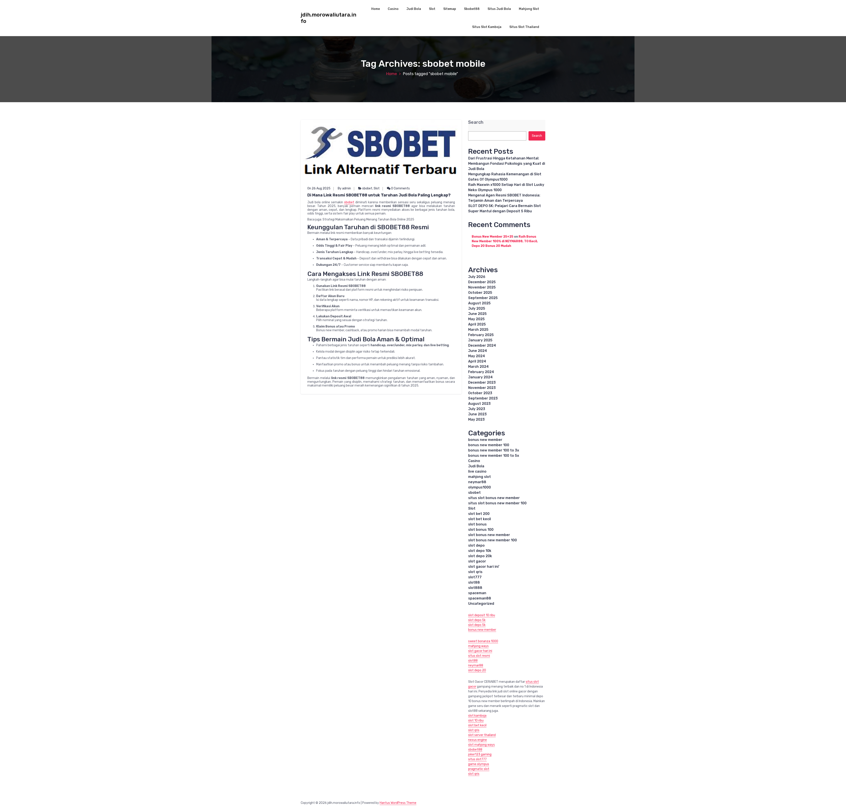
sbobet (367, 188)
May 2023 (476, 419)
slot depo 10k (479, 551)
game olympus (478, 764)
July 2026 (476, 277)
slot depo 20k (480, 556)
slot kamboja (477, 716)
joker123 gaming (480, 754)
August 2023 (479, 403)
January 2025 (480, 340)
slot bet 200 (479, 514)
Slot (432, 9)
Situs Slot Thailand (524, 27)
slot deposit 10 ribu (481, 615)
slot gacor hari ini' (483, 566)
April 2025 (477, 324)
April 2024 (477, 361)
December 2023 (482, 382)
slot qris (475, 572)
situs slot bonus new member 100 (497, 503)
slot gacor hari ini (480, 651)
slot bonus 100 (481, 529)
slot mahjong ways (481, 745)
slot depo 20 (477, 670)
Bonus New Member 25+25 (492, 237)
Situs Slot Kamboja (486, 27)
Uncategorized (481, 603)
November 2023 (482, 388)
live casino (477, 471)
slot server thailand (482, 735)
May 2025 (476, 319)
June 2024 (477, 351)
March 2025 (478, 329)
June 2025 (477, 314)
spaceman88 (479, 598)
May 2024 (476, 356)
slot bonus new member (489, 535)
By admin (344, 188)
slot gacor (477, 561)
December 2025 (482, 282)
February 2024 (481, 372)
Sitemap (449, 9)
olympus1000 (479, 487)
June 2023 (477, 414)
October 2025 (480, 292)
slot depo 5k (477, 620)
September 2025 (483, 298)
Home (375, 9)
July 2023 (476, 409)
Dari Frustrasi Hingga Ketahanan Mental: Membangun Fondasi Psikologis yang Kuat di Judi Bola (506, 163)
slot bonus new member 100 (492, 540)
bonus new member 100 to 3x (493, 450)
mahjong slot (479, 477)
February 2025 (481, 335)
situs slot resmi (479, 656)
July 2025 (476, 308)
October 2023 (480, 393)
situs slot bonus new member (494, 498)
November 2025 (482, 287)
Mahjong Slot (529, 9)
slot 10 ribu (476, 720)
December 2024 (482, 345)
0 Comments (400, 188)
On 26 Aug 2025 (318, 188)
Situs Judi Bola (499, 9)
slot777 (475, 577)
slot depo (476, 545)
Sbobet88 (472, 9)
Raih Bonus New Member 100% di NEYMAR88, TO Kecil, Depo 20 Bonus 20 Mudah (505, 241)
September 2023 (483, 398)
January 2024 (480, 377)
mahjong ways (478, 646)
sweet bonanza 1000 (483, 641)
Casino (393, 9)
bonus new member (485, 440)
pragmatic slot (478, 769)
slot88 (474, 582)
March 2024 (478, 366)
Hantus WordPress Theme (398, 803)
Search (475, 122)
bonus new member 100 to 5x (493, 455)
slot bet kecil (479, 519)
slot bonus (477, 524)
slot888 (475, 588)
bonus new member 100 (488, 445)
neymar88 (477, 482)
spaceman (477, 593)
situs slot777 (477, 759)
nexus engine (477, 740)
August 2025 (479, 303)
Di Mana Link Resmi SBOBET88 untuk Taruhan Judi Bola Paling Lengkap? (379, 195)
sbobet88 (475, 749)
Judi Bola (413, 9)
